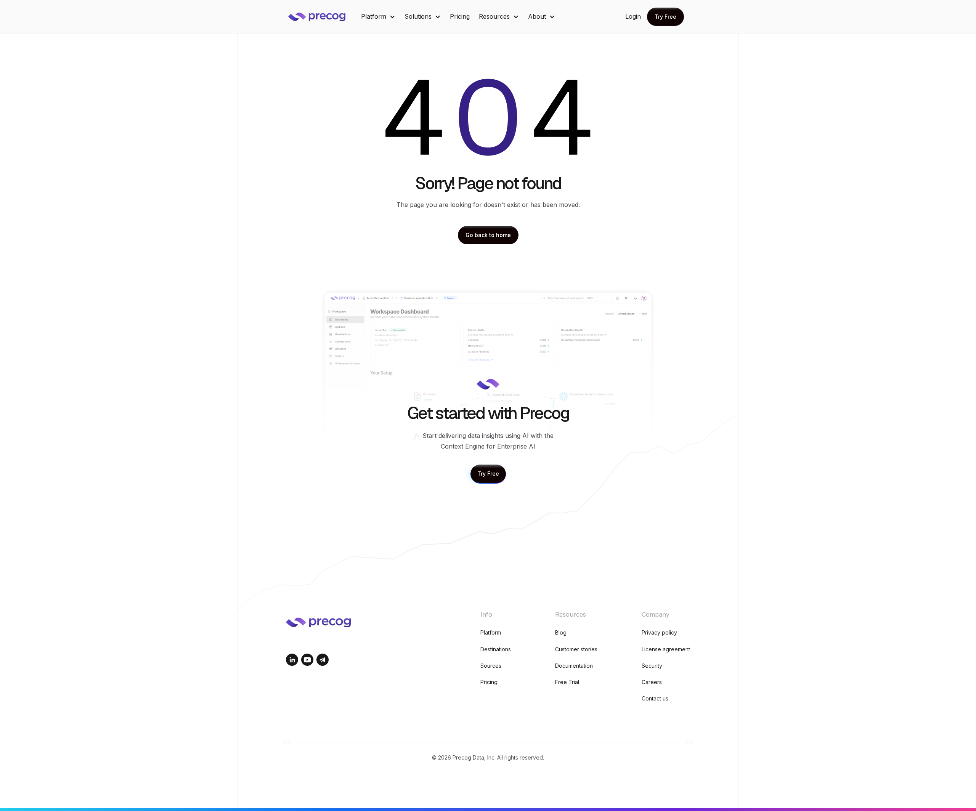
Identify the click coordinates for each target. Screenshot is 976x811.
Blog (561, 632)
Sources (490, 665)
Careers (652, 682)
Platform (490, 632)
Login (633, 16)
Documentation (574, 665)
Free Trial (567, 682)
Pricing (460, 16)
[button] (378, 17)
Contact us (655, 698)
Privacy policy (659, 632)
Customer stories (576, 649)
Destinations (495, 649)
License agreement (666, 649)
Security (652, 665)
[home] (322, 16)
